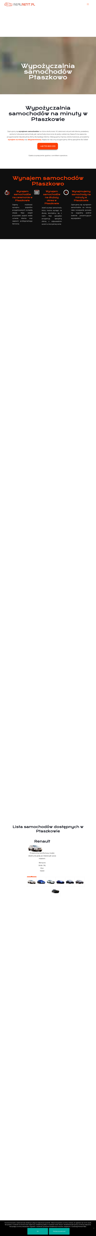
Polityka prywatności (59, 1231)
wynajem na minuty (16, 140)
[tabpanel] (56, 855)
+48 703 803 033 (47, 146)
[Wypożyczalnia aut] (19, 4)
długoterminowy (34, 140)
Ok (38, 1231)
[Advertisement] (48, 22)
